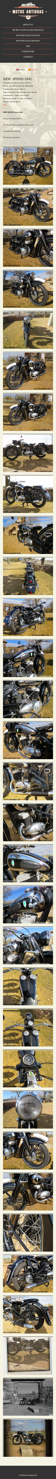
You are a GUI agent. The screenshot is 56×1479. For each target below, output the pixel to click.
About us (28, 25)
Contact (28, 57)
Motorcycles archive (28, 41)
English (21, 69)
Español (34, 69)
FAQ (28, 46)
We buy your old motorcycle (28, 30)
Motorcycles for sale (28, 36)
